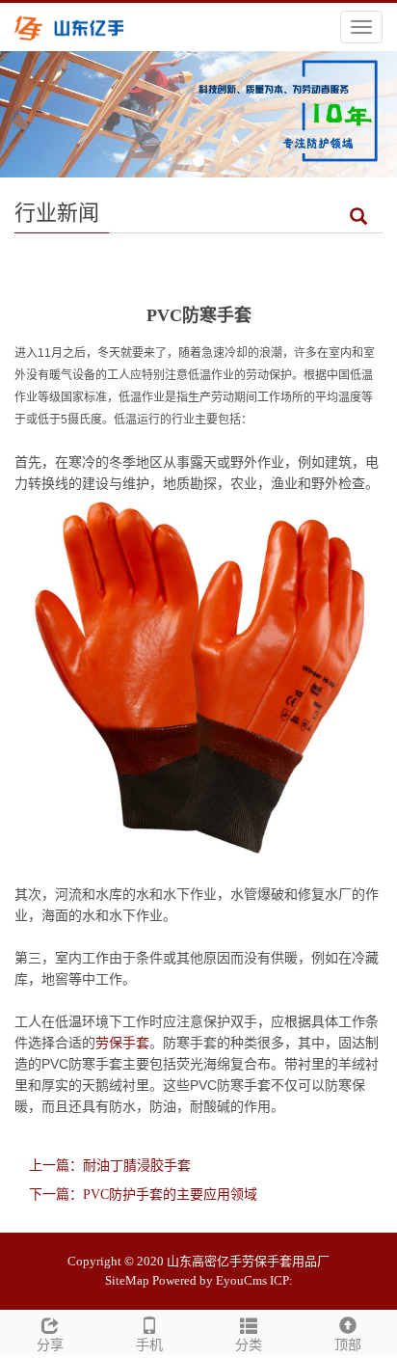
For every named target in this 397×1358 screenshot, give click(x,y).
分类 (248, 1345)
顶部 (347, 1345)
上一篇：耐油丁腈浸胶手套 (110, 1165)
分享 (50, 1345)
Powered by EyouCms (209, 1280)
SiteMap (127, 1280)
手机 (149, 1345)
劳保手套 (122, 1042)
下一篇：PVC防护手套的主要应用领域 (143, 1194)
